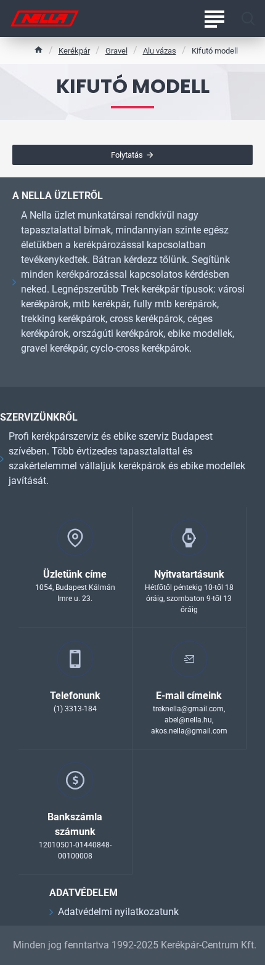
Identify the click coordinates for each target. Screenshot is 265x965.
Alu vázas (159, 50)
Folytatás (127, 154)
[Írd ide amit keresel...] (248, 18)
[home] (38, 49)
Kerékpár (74, 50)
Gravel (116, 50)
